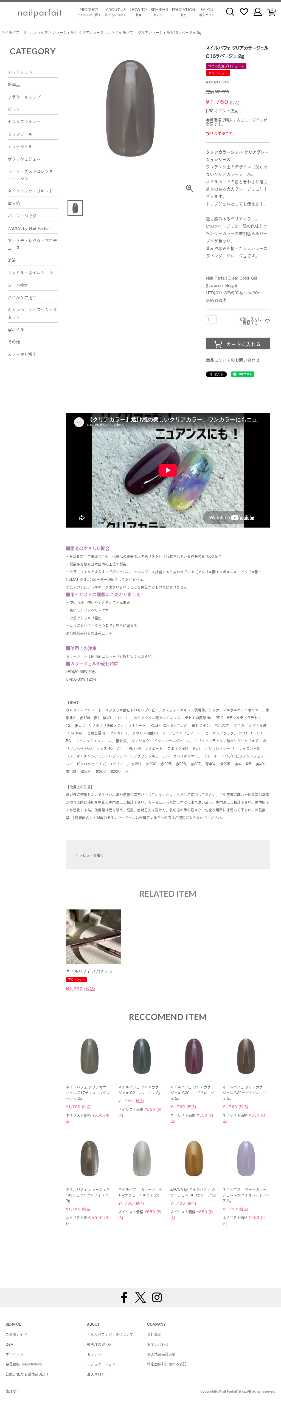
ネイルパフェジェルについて (110, 1334)
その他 (14, 342)
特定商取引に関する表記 (166, 1364)
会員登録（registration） (24, 1364)
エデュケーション (101, 1364)
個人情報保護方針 (161, 1354)
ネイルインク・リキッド (30, 191)
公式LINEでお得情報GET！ (27, 1374)
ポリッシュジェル (24, 159)
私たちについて (115, 12)
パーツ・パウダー (24, 215)
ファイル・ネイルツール (30, 272)
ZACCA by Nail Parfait (29, 228)
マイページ (14, 1354)
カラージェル (63, 32)
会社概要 (154, 1334)
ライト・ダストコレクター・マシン (30, 174)
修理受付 (12, 1391)
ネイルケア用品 (22, 297)
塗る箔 (14, 203)
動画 (138, 12)
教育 (183, 12)
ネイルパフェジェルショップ (24, 32)
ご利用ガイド (16, 1334)
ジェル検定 (18, 285)
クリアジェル (20, 134)
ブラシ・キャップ (24, 97)
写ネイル (16, 329)
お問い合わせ (157, 1344)
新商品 (14, 84)
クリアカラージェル (94, 32)
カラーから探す (22, 354)
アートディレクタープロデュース (32, 243)
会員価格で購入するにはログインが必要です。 (236, 122)
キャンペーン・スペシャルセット (32, 313)
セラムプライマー (24, 121)
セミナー (159, 12)
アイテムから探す (89, 12)
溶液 (12, 260)
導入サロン (206, 12)
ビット (14, 109)
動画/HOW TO (99, 1344)
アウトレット (20, 72)
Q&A (9, 1344)
